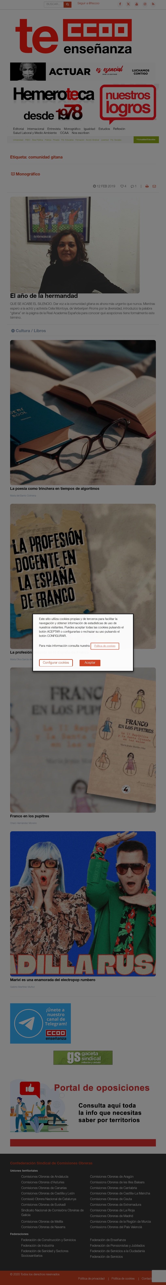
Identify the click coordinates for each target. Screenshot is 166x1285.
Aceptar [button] (90, 662)
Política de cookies (104, 646)
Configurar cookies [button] (56, 662)
